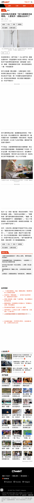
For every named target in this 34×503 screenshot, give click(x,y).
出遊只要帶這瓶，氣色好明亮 (16, 416)
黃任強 (6, 19)
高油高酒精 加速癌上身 (16, 395)
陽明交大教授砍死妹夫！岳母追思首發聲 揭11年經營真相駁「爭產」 (17, 426)
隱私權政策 (24, 476)
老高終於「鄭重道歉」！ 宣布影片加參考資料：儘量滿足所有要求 (17, 296)
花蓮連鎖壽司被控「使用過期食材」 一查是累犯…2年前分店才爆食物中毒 (16, 261)
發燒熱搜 (6, 478)
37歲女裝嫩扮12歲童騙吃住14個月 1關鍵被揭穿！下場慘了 (17, 385)
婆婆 (3, 24)
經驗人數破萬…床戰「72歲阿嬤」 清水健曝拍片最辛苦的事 (18, 300)
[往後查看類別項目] (30, 5)
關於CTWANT (6, 476)
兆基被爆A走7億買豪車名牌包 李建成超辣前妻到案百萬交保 (17, 458)
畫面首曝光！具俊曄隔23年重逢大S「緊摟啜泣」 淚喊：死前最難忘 (18, 304)
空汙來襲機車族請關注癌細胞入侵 (27, 426)
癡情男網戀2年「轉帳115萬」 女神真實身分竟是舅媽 (16, 270)
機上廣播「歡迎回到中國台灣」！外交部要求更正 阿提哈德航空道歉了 (27, 395)
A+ (3, 53)
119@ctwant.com (12, 322)
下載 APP (27, 2)
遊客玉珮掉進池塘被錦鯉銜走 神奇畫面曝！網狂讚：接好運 (6, 395)
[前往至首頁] (6, 2)
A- (7, 53)
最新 (9, 5)
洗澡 (14, 24)
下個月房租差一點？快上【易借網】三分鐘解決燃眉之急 (16, 437)
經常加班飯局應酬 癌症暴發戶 (27, 385)
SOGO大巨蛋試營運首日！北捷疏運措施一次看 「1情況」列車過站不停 (6, 385)
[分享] (1, 490)
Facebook (9, 481)
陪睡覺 (20, 24)
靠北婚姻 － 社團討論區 (9, 28)
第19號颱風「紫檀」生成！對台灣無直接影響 (27, 437)
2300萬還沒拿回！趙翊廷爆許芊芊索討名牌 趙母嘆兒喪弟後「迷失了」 (27, 458)
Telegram (27, 481)
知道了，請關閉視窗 (28, 495)
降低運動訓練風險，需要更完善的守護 (6, 405)
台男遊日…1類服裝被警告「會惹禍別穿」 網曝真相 (16, 274)
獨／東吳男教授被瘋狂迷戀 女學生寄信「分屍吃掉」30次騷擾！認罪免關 (6, 458)
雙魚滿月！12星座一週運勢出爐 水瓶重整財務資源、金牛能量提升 (6, 416)
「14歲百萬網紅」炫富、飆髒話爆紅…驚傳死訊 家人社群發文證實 (18, 291)
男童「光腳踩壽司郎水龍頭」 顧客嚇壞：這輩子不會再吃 (6, 437)
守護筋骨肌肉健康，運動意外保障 (6, 447)
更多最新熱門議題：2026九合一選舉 (15, 307)
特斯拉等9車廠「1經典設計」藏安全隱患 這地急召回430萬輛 (16, 447)
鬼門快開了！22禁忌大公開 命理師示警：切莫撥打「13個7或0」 (18, 310)
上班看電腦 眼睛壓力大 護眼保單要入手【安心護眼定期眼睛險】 (15, 314)
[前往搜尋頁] (31, 2)
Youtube (18, 481)
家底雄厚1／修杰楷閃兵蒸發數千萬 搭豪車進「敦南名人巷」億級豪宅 (16, 405)
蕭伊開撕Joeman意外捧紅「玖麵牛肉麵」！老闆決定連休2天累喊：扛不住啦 (6, 426)
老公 (8, 24)
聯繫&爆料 (15, 476)
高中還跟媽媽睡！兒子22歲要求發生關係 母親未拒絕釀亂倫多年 (27, 416)
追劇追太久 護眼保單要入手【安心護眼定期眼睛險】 (27, 405)
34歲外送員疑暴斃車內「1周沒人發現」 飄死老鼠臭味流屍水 (16, 256)
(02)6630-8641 (18, 321)
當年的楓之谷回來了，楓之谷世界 (27, 447)
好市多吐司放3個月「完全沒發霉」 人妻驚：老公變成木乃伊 (16, 265)
